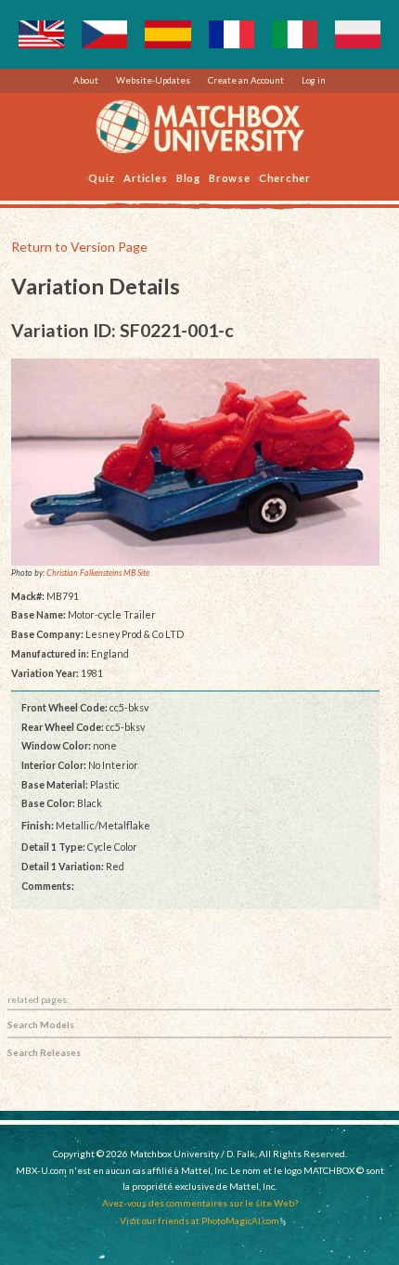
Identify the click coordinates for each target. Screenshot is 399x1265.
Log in (314, 79)
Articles (145, 177)
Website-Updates (153, 79)
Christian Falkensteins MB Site (97, 573)
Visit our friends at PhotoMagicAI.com (199, 1220)
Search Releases (44, 1052)
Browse (230, 177)
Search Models (40, 1024)
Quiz (101, 177)
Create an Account (246, 79)
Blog (188, 177)
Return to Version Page (79, 246)
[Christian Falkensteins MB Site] (195, 462)
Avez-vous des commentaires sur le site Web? (200, 1202)
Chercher (285, 177)
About (85, 79)
